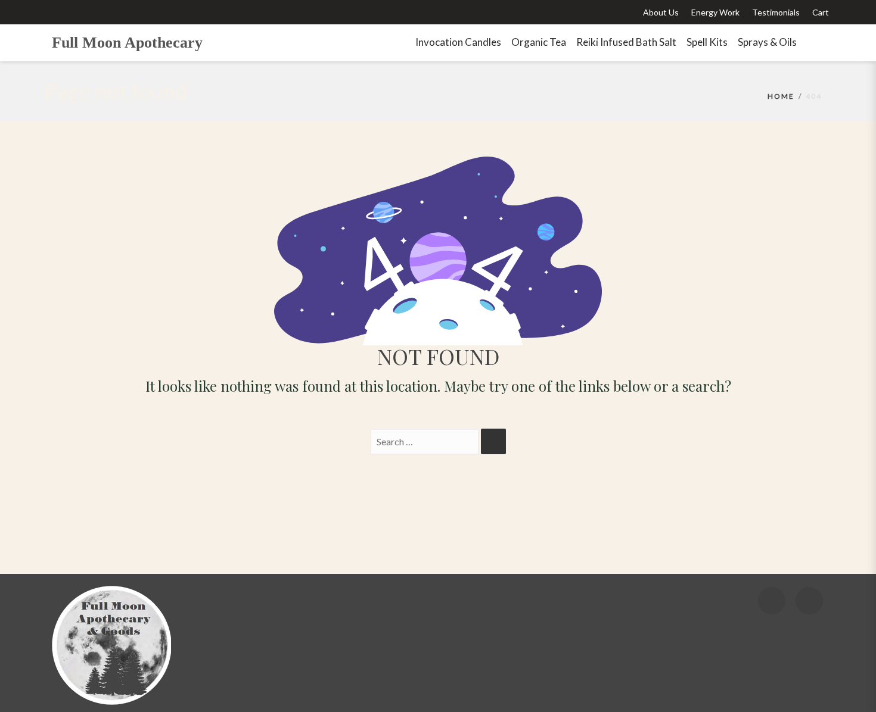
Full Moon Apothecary (127, 42)
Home (781, 96)
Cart (820, 12)
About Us (661, 12)
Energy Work (715, 12)
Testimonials (776, 12)
